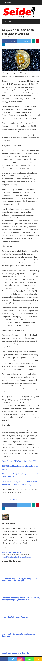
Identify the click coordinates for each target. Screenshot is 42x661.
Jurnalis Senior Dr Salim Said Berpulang (16, 653)
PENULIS (16, 499)
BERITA (5, 499)
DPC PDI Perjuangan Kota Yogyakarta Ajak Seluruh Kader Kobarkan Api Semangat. (20, 580)
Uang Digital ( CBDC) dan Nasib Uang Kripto (20, 461)
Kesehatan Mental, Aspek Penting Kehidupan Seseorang (18, 635)
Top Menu (8, 2)
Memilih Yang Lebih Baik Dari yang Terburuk (16, 557)
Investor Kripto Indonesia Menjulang (15, 617)
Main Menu (8, 21)
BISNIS (10, 499)
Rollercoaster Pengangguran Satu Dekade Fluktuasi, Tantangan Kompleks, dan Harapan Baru (21, 599)
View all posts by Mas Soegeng (12, 552)
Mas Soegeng (17, 37)
